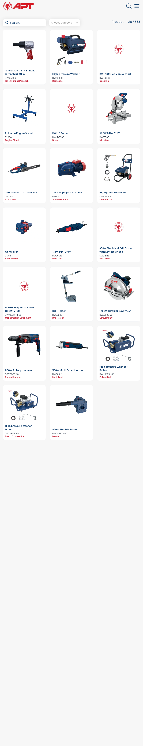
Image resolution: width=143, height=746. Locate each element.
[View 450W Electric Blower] (71, 404)
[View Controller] (24, 227)
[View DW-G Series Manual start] (118, 49)
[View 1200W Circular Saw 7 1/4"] (118, 286)
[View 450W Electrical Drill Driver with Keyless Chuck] (118, 227)
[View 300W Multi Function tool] (71, 345)
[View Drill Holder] (71, 286)
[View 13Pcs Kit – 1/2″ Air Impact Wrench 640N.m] (24, 49)
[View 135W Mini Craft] (71, 227)
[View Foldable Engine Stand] (24, 108)
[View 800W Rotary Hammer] (24, 345)
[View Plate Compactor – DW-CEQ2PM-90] (24, 286)
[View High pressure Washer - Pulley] (118, 345)
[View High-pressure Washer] (71, 49)
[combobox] (51, 22)
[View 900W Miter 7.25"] (118, 108)
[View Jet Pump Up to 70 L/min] (71, 167)
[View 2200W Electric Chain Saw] (24, 167)
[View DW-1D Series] (71, 108)
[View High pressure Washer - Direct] (24, 404)
